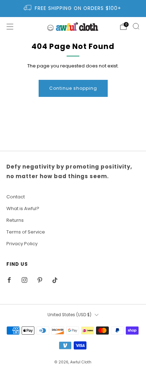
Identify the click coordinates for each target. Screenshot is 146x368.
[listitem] (73, 8)
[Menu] (9, 26)
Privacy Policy (22, 243)
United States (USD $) (69, 315)
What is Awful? (22, 208)
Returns (15, 220)
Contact (15, 196)
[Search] (136, 26)
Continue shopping (73, 88)
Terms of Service (25, 232)
